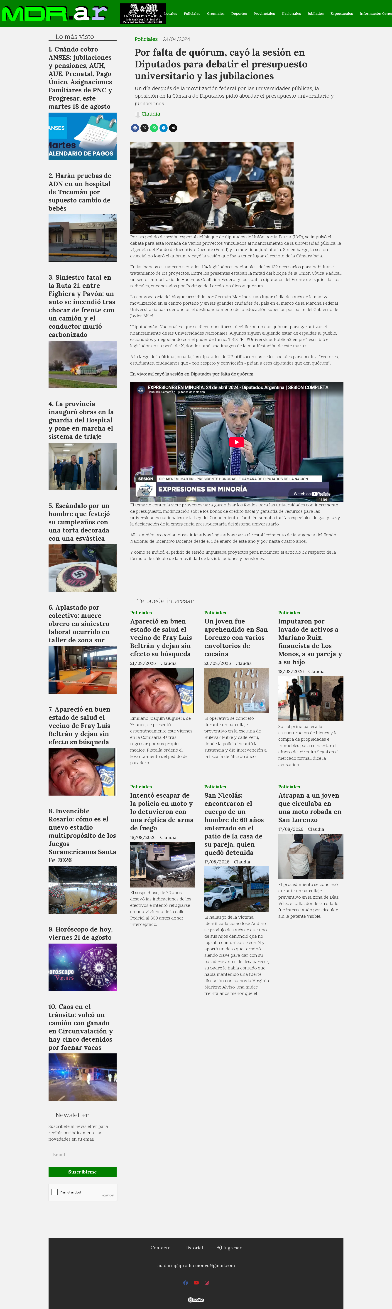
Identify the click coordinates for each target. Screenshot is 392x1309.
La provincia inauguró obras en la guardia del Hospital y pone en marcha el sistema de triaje (81, 420)
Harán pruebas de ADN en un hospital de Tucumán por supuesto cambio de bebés (80, 191)
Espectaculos (342, 13)
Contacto (161, 1247)
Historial (193, 1247)
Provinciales (264, 13)
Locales (170, 13)
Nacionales (291, 13)
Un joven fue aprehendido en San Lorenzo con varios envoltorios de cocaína (236, 637)
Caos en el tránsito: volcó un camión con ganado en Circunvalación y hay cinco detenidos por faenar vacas (81, 1027)
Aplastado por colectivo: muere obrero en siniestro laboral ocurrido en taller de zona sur (79, 623)
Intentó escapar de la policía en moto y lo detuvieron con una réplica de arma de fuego (162, 811)
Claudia (151, 114)
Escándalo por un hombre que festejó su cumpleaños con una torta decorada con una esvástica (79, 521)
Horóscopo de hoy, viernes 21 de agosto (81, 933)
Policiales (192, 13)
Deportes (239, 13)
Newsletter (72, 1115)
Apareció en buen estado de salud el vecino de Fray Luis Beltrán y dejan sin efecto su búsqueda (161, 637)
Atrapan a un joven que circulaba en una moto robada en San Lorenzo (310, 807)
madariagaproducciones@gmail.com (196, 1265)
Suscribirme (82, 1172)
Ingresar (232, 1247)
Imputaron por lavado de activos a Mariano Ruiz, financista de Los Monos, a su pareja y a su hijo (310, 641)
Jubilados (316, 13)
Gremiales (216, 13)
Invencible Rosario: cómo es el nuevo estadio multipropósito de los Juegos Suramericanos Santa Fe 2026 (82, 835)
